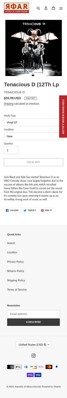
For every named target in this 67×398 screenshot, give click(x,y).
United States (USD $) (32, 344)
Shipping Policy (16, 280)
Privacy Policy (15, 261)
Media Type (10, 115)
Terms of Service (17, 289)
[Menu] (61, 8)
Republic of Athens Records (28, 386)
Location (12, 252)
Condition (9, 129)
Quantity (8, 143)
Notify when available (63, 116)
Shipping (8, 103)
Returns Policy (15, 270)
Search (11, 243)
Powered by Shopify (51, 386)
